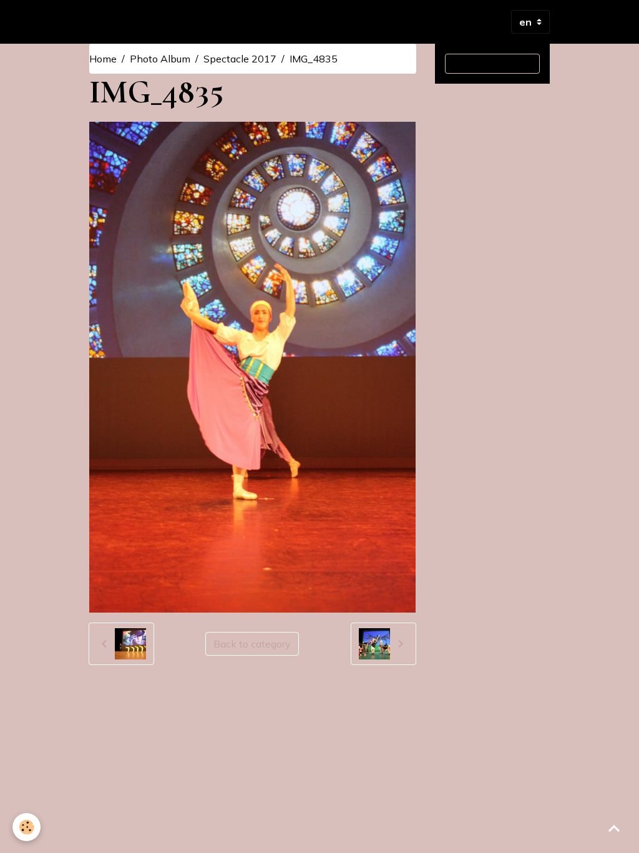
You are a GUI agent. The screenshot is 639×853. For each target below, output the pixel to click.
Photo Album (160, 58)
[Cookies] (26, 827)
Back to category (252, 644)
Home (103, 58)
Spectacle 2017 (239, 58)
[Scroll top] (614, 828)
